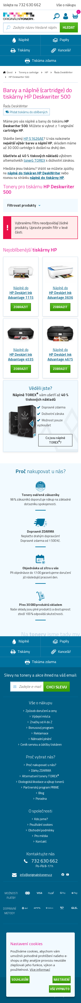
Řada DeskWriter (63, 72)
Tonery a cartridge (29, 72)
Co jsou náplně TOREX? (55, 440)
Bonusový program (41, 727)
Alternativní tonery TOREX (40, 776)
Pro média (41, 836)
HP (46, 72)
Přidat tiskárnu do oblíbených (29, 112)
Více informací (40, 969)
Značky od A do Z (41, 722)
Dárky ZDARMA (41, 770)
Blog (41, 793)
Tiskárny (23, 50)
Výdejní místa (41, 716)
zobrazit (21, 307)
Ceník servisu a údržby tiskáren (41, 744)
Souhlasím (19, 979)
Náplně (23, 39)
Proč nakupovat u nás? (41, 765)
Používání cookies (41, 824)
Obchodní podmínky (41, 830)
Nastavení (62, 979)
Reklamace (41, 733)
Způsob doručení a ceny (41, 711)
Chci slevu (56, 687)
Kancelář (64, 50)
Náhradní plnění (41, 739)
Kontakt (41, 841)
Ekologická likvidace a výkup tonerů (41, 782)
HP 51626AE (33, 138)
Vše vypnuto (60, 989)
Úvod (9, 72)
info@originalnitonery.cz (36, 874)
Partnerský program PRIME (41, 787)
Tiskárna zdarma (43, 60)
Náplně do (21, 292)
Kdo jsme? (41, 819)
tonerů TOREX (34, 160)
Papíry (64, 39)
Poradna (41, 798)
